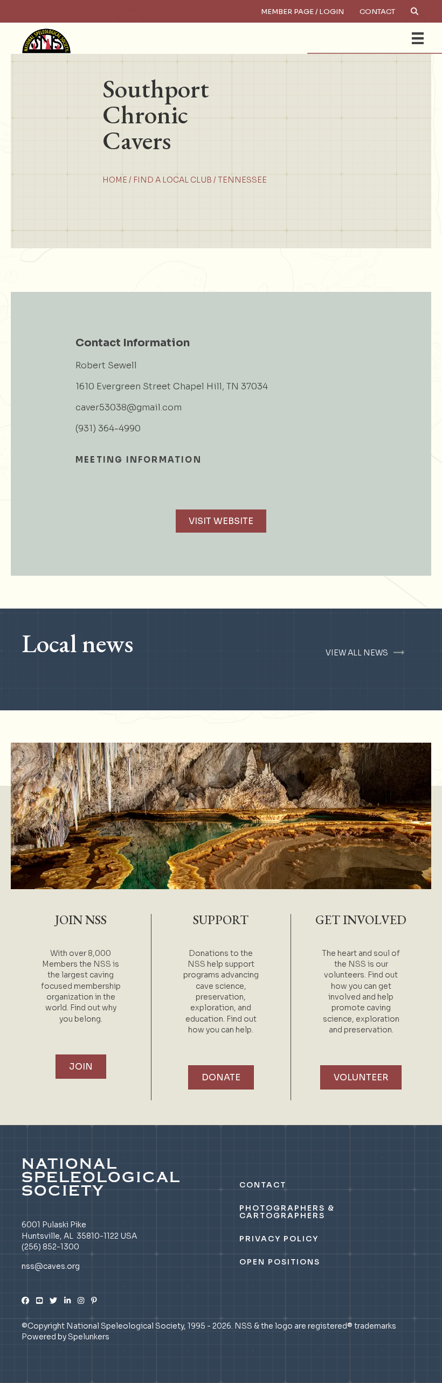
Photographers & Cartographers (287, 1211)
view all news (357, 653)
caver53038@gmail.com (128, 407)
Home (114, 180)
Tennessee (242, 180)
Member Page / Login (302, 11)
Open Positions (279, 1262)
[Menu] (417, 38)
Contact (377, 11)
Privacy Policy (279, 1239)
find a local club (172, 180)
